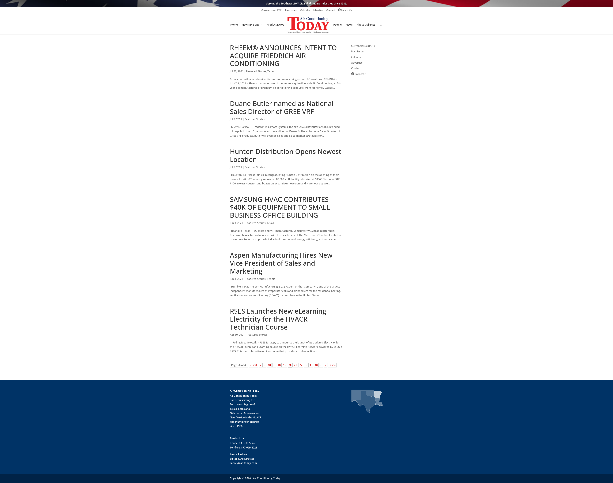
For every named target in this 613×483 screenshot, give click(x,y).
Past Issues (291, 10)
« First (253, 365)
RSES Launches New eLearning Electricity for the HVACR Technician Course (278, 319)
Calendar (305, 10)
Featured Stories (256, 71)
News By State (250, 24)
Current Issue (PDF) (271, 10)
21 (295, 365)
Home (234, 24)
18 (279, 365)
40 (316, 365)
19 (284, 365)
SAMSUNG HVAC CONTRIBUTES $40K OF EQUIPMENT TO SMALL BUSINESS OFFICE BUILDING (280, 207)
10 (269, 365)
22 (300, 365)
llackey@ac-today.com (243, 463)
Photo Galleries (366, 24)
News (349, 24)
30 (310, 365)
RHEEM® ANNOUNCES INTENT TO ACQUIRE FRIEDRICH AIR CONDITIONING (283, 55)
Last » (332, 365)
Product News (275, 24)
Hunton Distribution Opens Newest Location (285, 155)
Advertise (318, 10)
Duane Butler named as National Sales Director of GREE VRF (281, 107)
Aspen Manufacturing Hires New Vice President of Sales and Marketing (281, 263)
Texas (270, 71)
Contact (330, 10)
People (337, 24)
